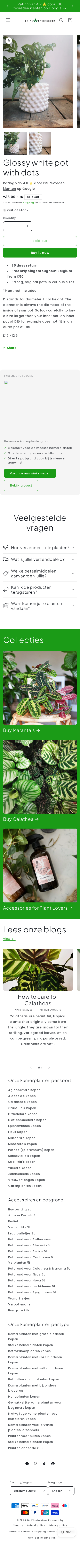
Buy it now (40, 253)
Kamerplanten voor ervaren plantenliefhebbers (30, 1427)
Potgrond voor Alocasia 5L (29, 1245)
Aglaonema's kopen (24, 1090)
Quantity (9, 218)
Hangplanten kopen (24, 1396)
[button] (8, 20)
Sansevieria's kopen (24, 1156)
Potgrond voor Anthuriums (29, 1239)
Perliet (13, 1221)
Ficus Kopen (17, 1132)
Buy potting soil (20, 1209)
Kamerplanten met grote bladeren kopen (36, 1336)
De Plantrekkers (37, 1520)
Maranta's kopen (21, 1138)
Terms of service (20, 1531)
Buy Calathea (18, 819)
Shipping (28, 202)
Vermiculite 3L (19, 1227)
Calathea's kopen (22, 1102)
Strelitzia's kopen (22, 1162)
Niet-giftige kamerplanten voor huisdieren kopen (33, 1416)
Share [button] (11, 348)
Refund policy (36, 1525)
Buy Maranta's (19, 730)
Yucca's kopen (20, 1168)
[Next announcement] (72, 5)
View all (9, 939)
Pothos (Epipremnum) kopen (31, 1150)
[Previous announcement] (7, 5)
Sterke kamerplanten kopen (30, 1345)
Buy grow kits (19, 1310)
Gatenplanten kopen (25, 1186)
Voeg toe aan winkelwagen (30, 473)
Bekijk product (21, 485)
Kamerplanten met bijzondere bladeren (32, 1388)
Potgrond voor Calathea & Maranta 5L (39, 1268)
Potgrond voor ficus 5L (26, 1274)
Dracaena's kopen (23, 1114)
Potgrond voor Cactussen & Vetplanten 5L (30, 1259)
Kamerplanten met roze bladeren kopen (35, 1359)
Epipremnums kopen (24, 1126)
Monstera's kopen (22, 1144)
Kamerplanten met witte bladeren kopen (35, 1370)
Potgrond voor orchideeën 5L (31, 1286)
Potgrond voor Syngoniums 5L (32, 1292)
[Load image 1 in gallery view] (15, 143)
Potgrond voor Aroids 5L (27, 1251)
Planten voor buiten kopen (29, 1436)
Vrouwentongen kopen (26, 1180)
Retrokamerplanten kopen (29, 1351)
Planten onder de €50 (25, 1448)
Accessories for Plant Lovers (35, 908)
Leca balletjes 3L (21, 1233)
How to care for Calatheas (38, 999)
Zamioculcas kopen (24, 1174)
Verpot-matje (19, 1304)
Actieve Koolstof (21, 1215)
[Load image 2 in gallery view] (40, 143)
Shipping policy (44, 1531)
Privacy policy (58, 1525)
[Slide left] (30, 1067)
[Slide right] (49, 1067)
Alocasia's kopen (22, 1096)
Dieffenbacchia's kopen (27, 1120)
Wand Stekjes (19, 1298)
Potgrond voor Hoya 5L (26, 1280)
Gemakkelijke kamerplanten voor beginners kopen (35, 1405)
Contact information (42, 1537)
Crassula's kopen (22, 1108)
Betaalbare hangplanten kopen (33, 1379)
